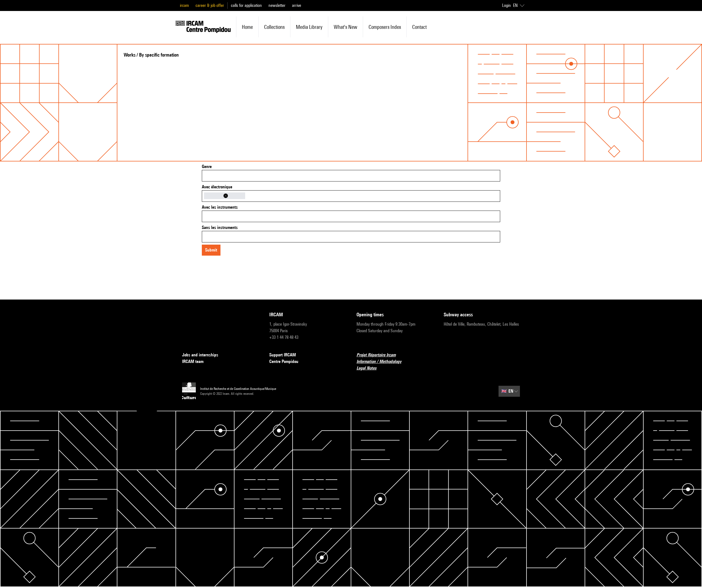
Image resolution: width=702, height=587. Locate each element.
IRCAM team (192, 361)
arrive (296, 5)
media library (309, 27)
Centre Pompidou (283, 361)
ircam (184, 5)
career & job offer (210, 5)
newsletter (276, 5)
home (247, 27)
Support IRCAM (282, 354)
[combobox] (351, 175)
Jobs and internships (200, 354)
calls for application (246, 5)
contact (419, 27)
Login (506, 5)
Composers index (385, 27)
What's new (345, 27)
